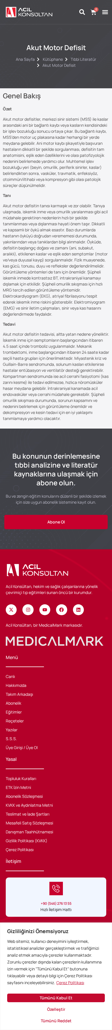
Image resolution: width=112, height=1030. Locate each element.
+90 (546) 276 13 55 (56, 903)
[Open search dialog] (82, 12)
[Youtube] (44, 609)
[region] (56, 976)
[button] (105, 12)
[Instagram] (27, 609)
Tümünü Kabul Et (56, 997)
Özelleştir (56, 1009)
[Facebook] (61, 609)
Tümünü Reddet (56, 1020)
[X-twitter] (11, 609)
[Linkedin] (78, 609)
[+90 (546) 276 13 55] (56, 888)
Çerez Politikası (70, 982)
